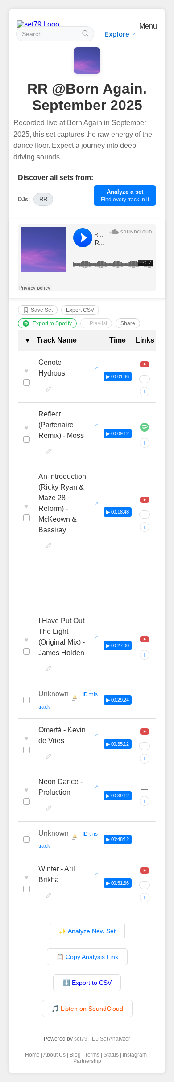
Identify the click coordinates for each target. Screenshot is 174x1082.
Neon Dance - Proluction (60, 787)
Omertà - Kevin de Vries (62, 735)
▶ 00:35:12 (117, 744)
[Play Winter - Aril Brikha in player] (144, 870)
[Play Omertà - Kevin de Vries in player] (144, 731)
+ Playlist (96, 323)
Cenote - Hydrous (52, 368)
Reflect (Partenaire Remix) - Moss (61, 424)
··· (144, 378)
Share (127, 323)
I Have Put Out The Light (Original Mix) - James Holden (61, 637)
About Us (54, 1055)
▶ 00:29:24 (117, 699)
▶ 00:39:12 (117, 795)
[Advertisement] (87, 587)
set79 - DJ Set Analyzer (102, 1039)
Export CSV (80, 310)
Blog (75, 1055)
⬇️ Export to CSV (87, 982)
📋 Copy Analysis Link (87, 956)
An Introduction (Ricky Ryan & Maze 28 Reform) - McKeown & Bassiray (62, 503)
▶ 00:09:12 (117, 433)
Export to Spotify (52, 323)
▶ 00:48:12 (117, 839)
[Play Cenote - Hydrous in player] (144, 364)
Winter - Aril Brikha (56, 874)
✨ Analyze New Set (87, 931)
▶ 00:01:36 (117, 376)
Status (111, 1055)
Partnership (87, 1061)
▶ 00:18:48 (117, 511)
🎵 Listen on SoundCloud (87, 1008)
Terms (92, 1055)
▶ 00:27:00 (117, 645)
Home (32, 1055)
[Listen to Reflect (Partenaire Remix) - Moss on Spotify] (144, 427)
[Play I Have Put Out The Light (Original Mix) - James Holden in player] (144, 639)
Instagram (135, 1055)
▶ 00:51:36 (117, 883)
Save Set (42, 310)
